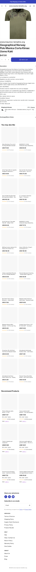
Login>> (7, 421)
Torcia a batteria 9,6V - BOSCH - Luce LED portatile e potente (26, 411)
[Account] (30, 6)
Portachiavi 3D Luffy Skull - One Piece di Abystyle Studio (9, 351)
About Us (7, 553)
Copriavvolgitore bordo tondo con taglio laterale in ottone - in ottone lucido (26, 472)
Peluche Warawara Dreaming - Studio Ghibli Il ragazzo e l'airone (26, 273)
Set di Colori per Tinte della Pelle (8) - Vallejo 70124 (8, 222)
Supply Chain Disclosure (11, 522)
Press (6, 556)
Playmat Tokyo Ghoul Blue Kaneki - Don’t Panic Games (26, 376)
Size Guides (7, 546)
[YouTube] (13, 496)
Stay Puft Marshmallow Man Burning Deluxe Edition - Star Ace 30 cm (9, 196)
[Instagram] (9, 496)
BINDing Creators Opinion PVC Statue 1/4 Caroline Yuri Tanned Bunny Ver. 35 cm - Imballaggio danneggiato (9, 248)
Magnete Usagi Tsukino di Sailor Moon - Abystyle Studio (26, 299)
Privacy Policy (28, 509)
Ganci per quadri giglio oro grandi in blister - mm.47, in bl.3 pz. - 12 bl (25, 442)
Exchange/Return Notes (7, 117)
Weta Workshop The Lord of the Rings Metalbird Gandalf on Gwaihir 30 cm (9, 145)
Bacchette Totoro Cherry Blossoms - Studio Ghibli (8, 299)
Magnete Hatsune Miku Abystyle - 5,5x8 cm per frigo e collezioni (9, 325)
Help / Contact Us (9, 538)
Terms (20, 509)
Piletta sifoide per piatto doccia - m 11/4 (7, 411)
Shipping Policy (9, 519)
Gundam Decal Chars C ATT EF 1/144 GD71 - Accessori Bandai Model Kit (26, 325)
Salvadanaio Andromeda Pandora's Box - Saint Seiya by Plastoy (26, 351)
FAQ (5, 535)
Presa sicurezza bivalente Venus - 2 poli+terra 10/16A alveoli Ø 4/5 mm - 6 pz (8, 472)
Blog (5, 559)
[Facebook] (5, 496)
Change (32, 107)
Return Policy (8, 540)
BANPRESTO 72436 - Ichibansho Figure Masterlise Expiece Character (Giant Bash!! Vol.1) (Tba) (26, 145)
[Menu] (2, 6)
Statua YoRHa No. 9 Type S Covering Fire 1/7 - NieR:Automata (25, 248)
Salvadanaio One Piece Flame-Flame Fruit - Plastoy (8, 376)
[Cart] (34, 6)
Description (3, 66)
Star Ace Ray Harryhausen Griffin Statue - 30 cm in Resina (25, 170)
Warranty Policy (9, 543)
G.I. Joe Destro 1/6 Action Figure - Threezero (25, 196)
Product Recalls (9, 528)
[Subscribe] (29, 505)
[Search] (6, 6)
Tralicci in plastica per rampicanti (7, 442)
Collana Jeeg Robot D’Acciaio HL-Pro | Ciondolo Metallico (9, 273)
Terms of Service (9, 516)
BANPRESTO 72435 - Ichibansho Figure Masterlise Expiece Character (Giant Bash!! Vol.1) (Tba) (26, 222)
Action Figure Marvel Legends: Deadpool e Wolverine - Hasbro (9, 170)
